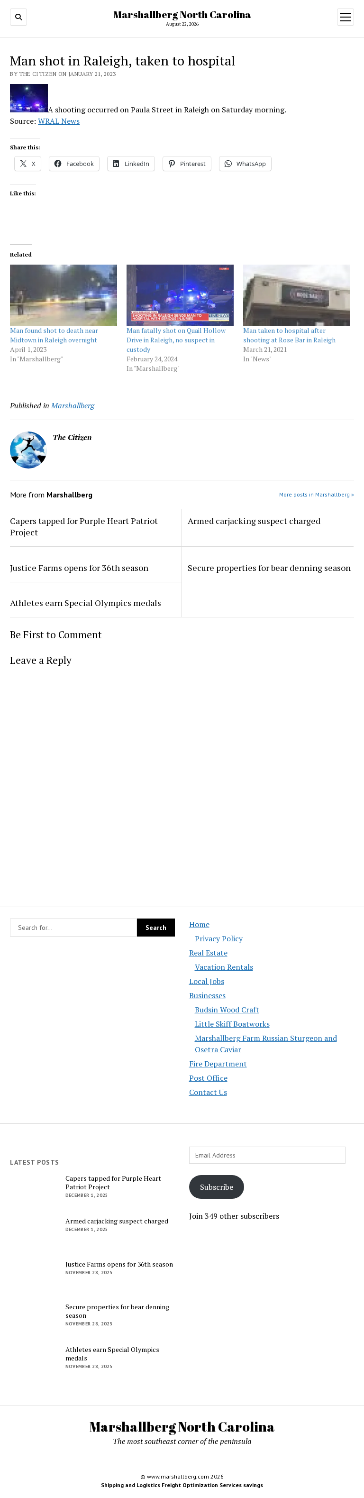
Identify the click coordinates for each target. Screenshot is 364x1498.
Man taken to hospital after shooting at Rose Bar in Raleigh (289, 335)
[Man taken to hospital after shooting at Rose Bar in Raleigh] (296, 295)
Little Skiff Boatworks (232, 1024)
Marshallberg (72, 405)
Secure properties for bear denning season (269, 567)
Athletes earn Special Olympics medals (85, 602)
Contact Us (208, 1092)
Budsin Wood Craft (227, 1009)
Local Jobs (206, 981)
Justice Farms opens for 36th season (79, 567)
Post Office (208, 1078)
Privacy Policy (219, 938)
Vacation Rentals (224, 967)
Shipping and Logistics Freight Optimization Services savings (182, 1485)
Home (199, 924)
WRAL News (59, 121)
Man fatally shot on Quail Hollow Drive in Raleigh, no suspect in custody (176, 340)
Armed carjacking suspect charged (254, 520)
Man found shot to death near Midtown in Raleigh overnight (54, 335)
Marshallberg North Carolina (182, 14)
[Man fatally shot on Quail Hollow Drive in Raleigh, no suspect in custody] (180, 295)
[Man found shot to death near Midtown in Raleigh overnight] (63, 295)
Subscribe (216, 1187)
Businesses (207, 995)
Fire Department (218, 1063)
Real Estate (208, 952)
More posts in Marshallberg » (316, 494)
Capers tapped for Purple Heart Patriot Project (84, 526)
